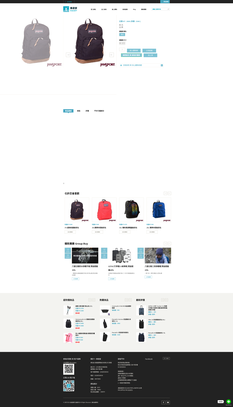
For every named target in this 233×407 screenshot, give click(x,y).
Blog (134, 9)
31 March (68, 257)
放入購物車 (134, 50)
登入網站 (93, 9)
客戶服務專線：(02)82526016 (99, 372)
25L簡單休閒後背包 (99, 228)
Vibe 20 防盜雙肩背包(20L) (156, 320)
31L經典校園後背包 (72, 228)
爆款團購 (143, 9)
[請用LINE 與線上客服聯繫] (75, 369)
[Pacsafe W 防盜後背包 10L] (141, 337)
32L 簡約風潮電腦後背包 (128, 228)
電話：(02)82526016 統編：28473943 (97, 377)
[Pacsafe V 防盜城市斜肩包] (105, 337)
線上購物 (114, 9)
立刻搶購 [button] (75, 279)
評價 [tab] (87, 111)
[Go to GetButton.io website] (229, 405)
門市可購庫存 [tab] (99, 111)
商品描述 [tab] (68, 111)
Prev (68, 55)
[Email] (168, 402)
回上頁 (150, 55)
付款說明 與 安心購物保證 (132, 65)
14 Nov (104, 257)
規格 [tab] (78, 111)
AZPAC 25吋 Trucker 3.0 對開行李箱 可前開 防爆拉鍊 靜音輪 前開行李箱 (157, 308)
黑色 (122, 34)
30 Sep (140, 257)
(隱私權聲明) (94, 402)
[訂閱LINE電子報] (75, 385)
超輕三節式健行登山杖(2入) (84, 306)
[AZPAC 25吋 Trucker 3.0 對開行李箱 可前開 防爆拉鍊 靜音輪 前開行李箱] (141, 310)
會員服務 (125, 9)
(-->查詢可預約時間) (124, 383)
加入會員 (103, 9)
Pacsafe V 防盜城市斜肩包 (120, 332)
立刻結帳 (149, 50)
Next (112, 55)
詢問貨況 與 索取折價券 (131, 55)
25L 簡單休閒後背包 (154, 228)
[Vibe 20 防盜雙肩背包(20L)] (141, 324)
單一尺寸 (122, 43)
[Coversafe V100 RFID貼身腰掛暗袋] (105, 310)
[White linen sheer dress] (77, 210)
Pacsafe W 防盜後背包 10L (156, 333)
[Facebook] (163, 402)
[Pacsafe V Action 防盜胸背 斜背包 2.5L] (105, 323)
